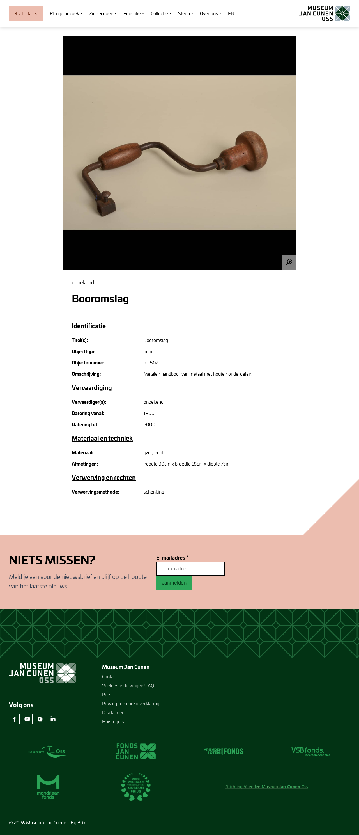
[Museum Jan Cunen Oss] (324, 13)
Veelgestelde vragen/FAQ (128, 685)
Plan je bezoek (64, 13)
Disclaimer (113, 712)
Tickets (29, 13)
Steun (184, 13)
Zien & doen (101, 13)
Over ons (209, 13)
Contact (109, 676)
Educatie (132, 13)
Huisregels (113, 721)
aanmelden (174, 582)
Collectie (159, 13)
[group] (179, 153)
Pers (106, 694)
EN (231, 13)
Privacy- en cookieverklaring (130, 703)
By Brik (78, 822)
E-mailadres (172, 557)
